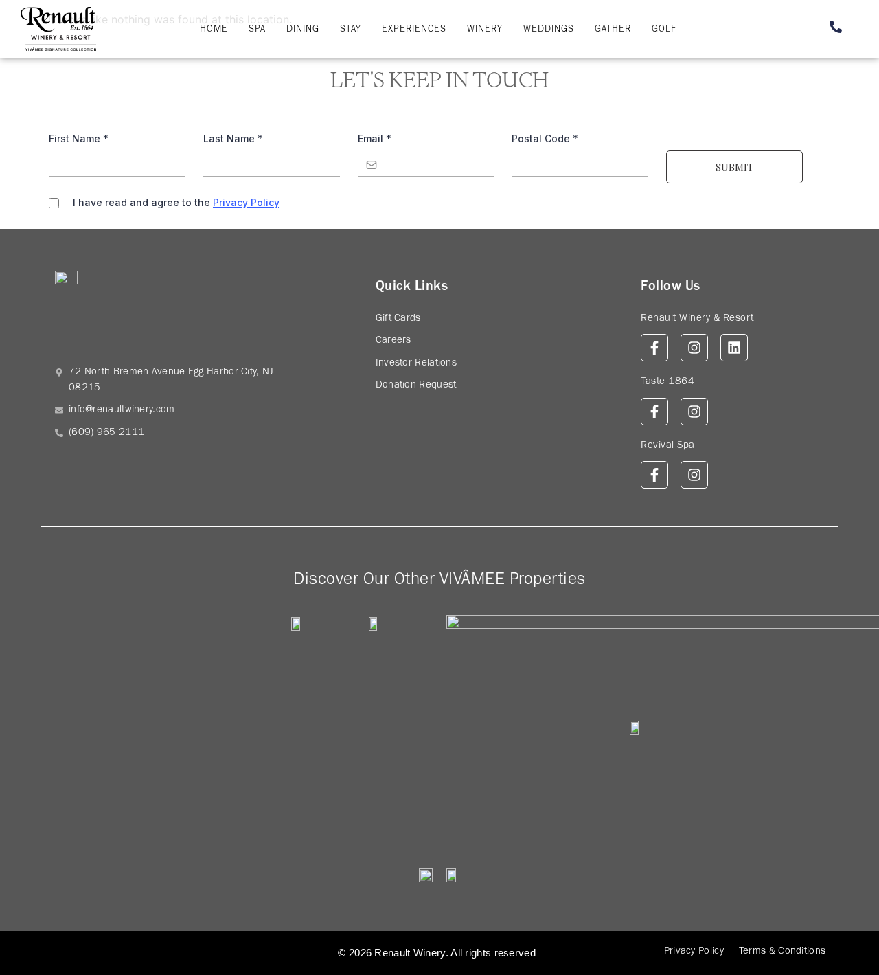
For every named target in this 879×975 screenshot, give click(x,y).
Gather (613, 30)
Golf (664, 30)
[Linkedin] (734, 347)
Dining (302, 30)
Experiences (414, 30)
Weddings (548, 30)
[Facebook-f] (654, 347)
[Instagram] (694, 347)
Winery (485, 30)
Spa (257, 30)
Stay (350, 30)
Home (214, 30)
